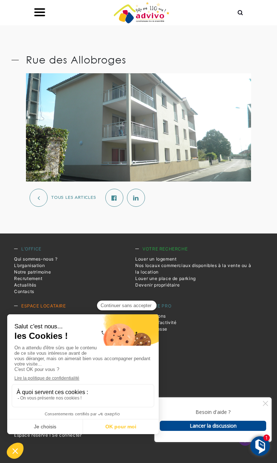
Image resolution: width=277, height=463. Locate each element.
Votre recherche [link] (165, 249)
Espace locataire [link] (43, 306)
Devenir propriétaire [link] (157, 285)
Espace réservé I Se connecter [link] (48, 435)
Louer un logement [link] (155, 259)
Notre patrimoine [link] (32, 272)
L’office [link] (31, 249)
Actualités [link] (25, 285)
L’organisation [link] (29, 265)
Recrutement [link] (28, 278)
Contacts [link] (24, 291)
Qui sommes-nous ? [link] (35, 259)
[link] (141, 12)
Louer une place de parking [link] (165, 278)
